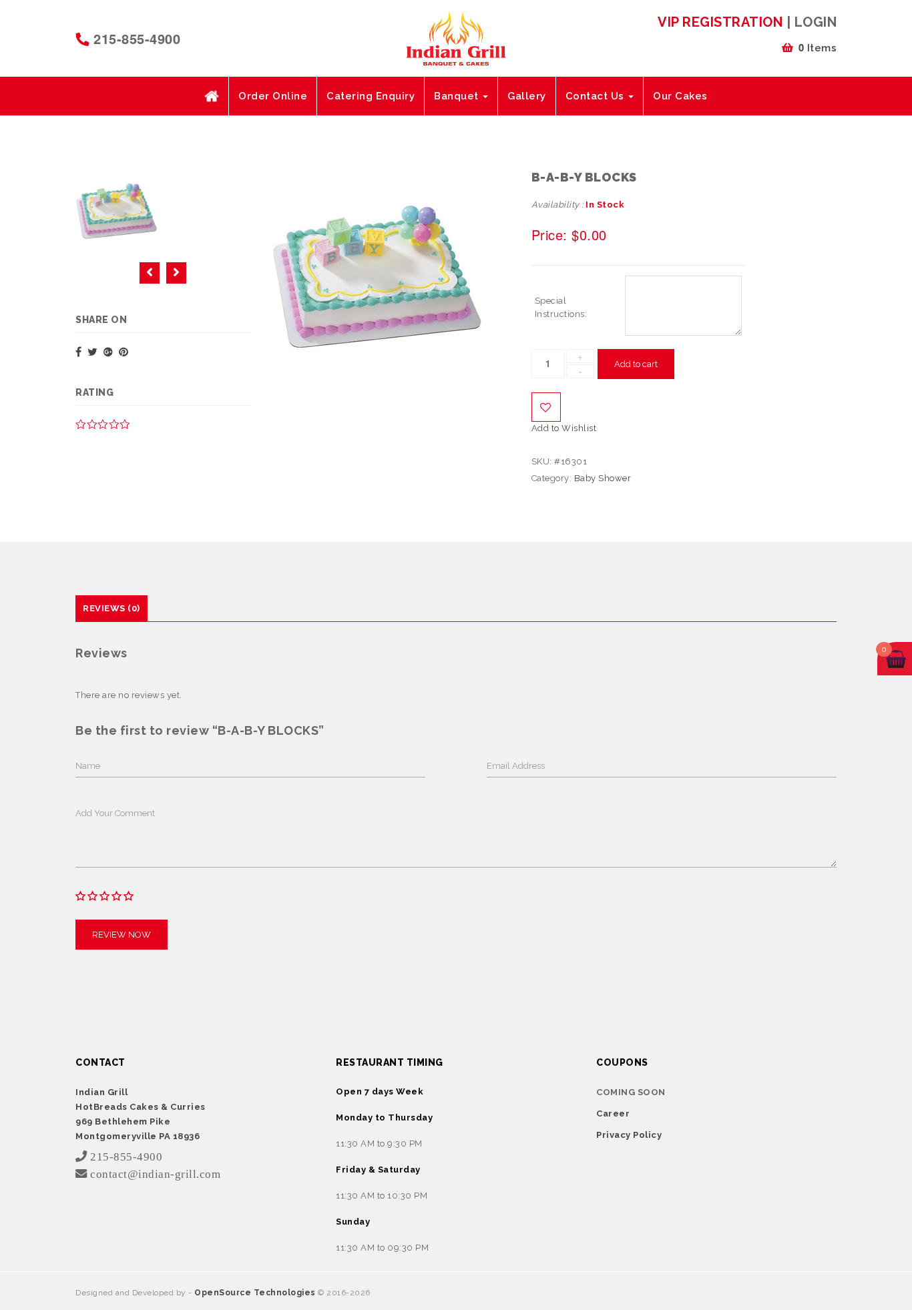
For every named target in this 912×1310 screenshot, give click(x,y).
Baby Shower (603, 478)
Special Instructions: (561, 307)
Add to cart (636, 364)
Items (818, 48)
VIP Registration (720, 22)
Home (211, 96)
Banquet (457, 96)
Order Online (272, 96)
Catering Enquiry (370, 96)
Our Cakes (680, 96)
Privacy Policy (629, 1135)
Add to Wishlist (546, 407)
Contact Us (596, 96)
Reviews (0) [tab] (111, 608)
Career (613, 1113)
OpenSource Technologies (256, 1292)
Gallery (526, 96)
